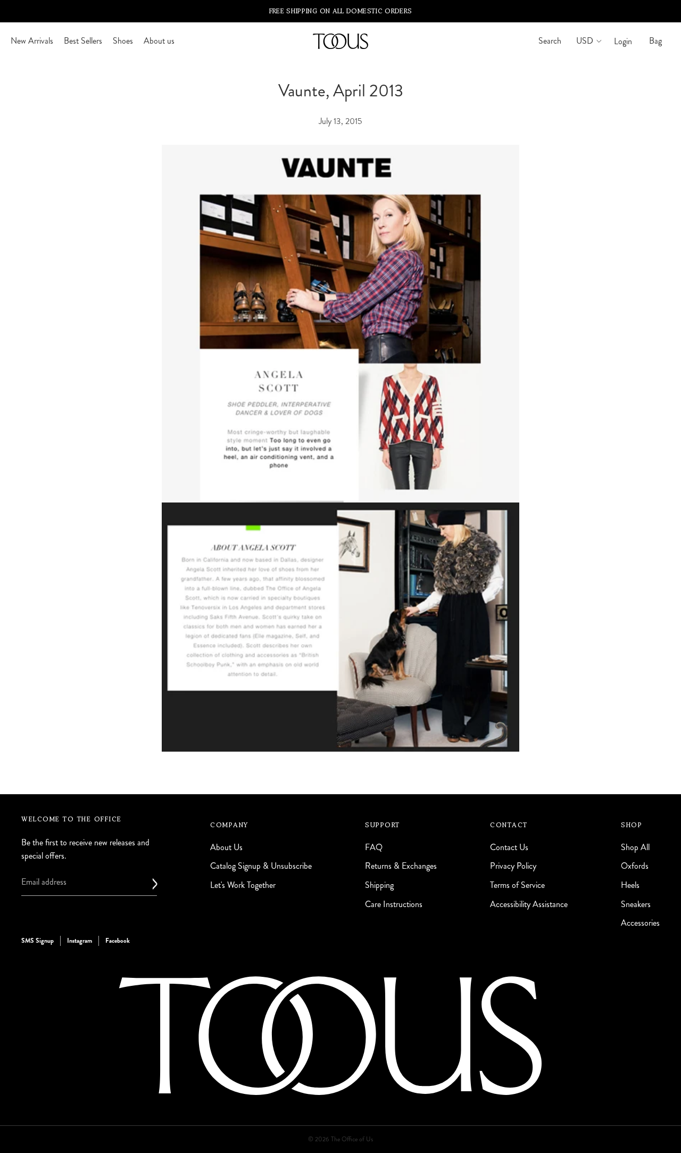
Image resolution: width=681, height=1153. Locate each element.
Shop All (635, 847)
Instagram (79, 940)
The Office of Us (352, 1139)
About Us (226, 847)
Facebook (117, 940)
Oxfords (635, 866)
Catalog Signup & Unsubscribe (261, 866)
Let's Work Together (243, 885)
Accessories (640, 923)
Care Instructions (393, 904)
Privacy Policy (513, 866)
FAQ (374, 847)
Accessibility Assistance (529, 904)
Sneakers (636, 904)
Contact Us (509, 847)
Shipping (379, 885)
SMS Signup (37, 940)
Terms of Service (517, 885)
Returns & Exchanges (401, 866)
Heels (630, 885)
